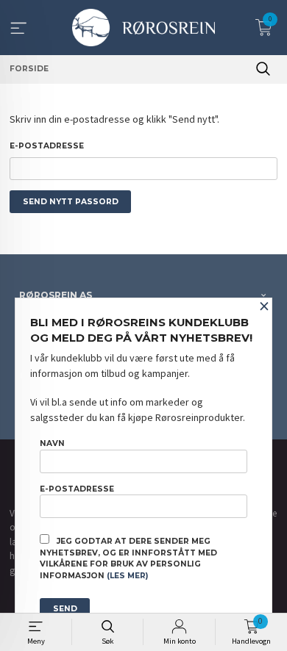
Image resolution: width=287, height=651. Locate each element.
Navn (52, 443)
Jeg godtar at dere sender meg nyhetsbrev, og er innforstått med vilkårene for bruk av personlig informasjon (128, 558)
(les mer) (127, 575)
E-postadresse (47, 146)
